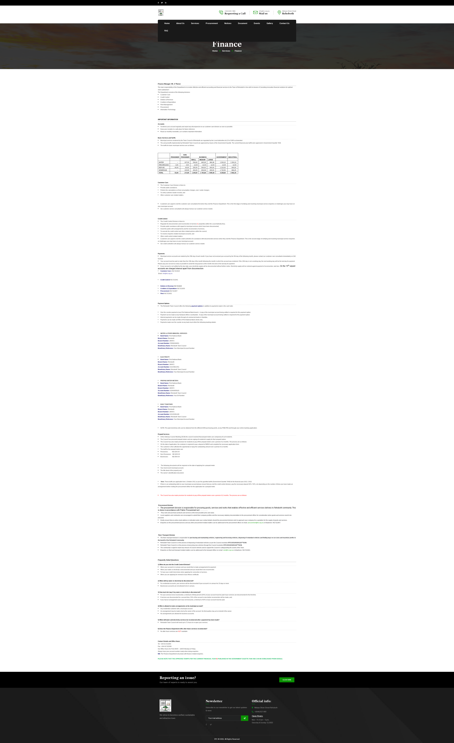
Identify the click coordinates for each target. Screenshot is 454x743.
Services (226, 51)
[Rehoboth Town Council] (161, 12)
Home (215, 51)
